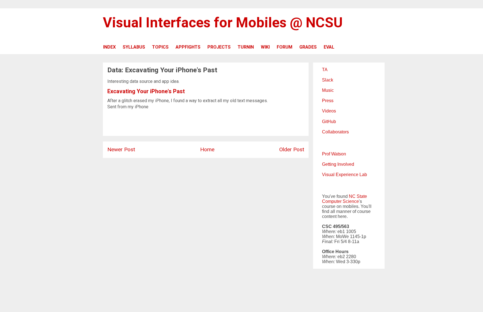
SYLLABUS (134, 47)
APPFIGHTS (188, 47)
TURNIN (246, 47)
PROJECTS (219, 47)
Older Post (291, 149)
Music (328, 90)
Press (327, 100)
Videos (329, 111)
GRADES (308, 47)
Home (207, 149)
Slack (327, 80)
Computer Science (340, 201)
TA (325, 69)
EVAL (329, 47)
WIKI (265, 47)
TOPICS (160, 47)
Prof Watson (334, 154)
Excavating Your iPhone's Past (146, 91)
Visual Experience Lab (344, 174)
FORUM (284, 47)
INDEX (109, 47)
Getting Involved (338, 164)
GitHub (329, 121)
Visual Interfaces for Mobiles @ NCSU (223, 23)
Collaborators (335, 131)
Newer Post (121, 149)
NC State (358, 196)
